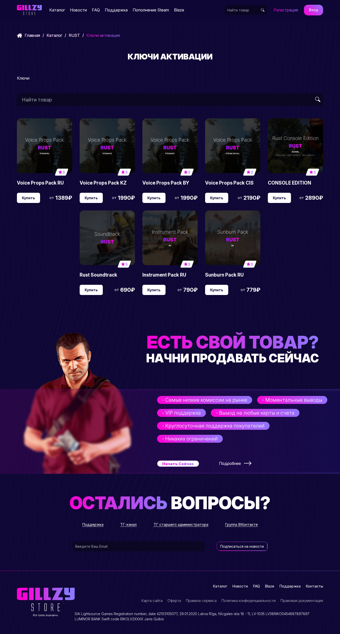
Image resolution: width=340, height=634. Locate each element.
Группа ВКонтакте (241, 524)
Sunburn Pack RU (224, 275)
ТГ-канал (128, 524)
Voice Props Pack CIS (229, 183)
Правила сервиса (201, 600)
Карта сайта (152, 600)
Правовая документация (302, 600)
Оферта (174, 600)
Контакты (314, 586)
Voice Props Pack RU (40, 183)
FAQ (96, 9)
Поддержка (116, 9)
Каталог (57, 9)
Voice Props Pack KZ (103, 183)
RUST (74, 35)
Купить (28, 198)
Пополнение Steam (151, 9)
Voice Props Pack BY (165, 183)
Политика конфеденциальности (249, 600)
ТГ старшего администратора (181, 524)
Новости (78, 9)
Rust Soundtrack (98, 275)
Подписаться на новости (242, 546)
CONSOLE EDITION (289, 183)
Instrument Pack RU (164, 275)
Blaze (179, 9)
